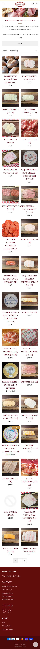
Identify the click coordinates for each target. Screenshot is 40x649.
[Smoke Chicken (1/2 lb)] (29, 404)
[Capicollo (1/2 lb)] (29, 128)
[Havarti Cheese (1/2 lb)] (10, 98)
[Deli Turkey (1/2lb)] (10, 500)
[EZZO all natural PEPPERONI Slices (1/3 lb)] (10, 228)
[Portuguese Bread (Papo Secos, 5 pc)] (10, 65)
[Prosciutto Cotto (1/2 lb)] (10, 158)
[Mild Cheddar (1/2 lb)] (10, 537)
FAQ (3, 622)
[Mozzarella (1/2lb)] (10, 128)
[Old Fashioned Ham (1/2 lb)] (29, 537)
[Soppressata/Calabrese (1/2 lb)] (10, 195)
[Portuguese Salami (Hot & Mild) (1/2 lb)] (10, 264)
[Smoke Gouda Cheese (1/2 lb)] (10, 404)
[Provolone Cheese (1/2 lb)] (29, 98)
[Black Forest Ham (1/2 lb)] (29, 65)
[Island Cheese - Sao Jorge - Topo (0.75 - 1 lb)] (10, 434)
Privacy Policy (6, 626)
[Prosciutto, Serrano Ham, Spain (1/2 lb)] (10, 337)
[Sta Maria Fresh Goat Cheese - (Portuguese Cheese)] (10, 301)
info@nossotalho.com (9, 586)
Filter (20, 44)
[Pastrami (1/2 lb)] (29, 370)
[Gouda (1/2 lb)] (29, 301)
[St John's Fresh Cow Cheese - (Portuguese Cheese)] (29, 158)
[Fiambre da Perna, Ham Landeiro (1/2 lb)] (29, 500)
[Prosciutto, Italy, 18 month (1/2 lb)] (29, 337)
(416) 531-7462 (7, 590)
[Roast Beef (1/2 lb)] (10, 467)
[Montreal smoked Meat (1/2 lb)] (29, 195)
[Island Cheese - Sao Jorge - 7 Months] (10, 370)
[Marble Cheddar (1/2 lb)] (29, 434)
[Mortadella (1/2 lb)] (29, 228)
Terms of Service (7, 629)
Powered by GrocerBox (20, 644)
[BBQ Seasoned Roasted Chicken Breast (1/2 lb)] (29, 264)
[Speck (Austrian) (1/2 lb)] (29, 467)
